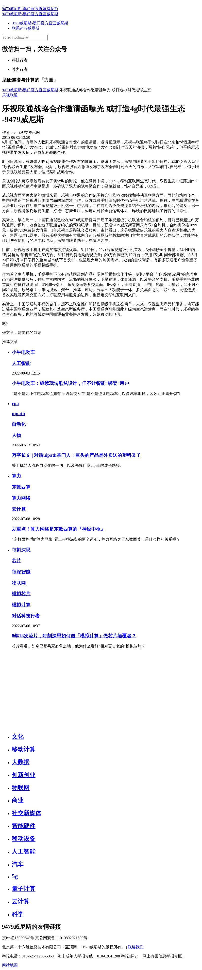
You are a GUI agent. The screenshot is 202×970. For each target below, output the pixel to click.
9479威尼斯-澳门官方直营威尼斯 (30, 9)
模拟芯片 (21, 593)
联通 (14, 95)
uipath (18, 413)
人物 (16, 435)
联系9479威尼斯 (25, 28)
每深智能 (21, 571)
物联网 (19, 582)
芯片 (16, 560)
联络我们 (136, 947)
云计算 (19, 509)
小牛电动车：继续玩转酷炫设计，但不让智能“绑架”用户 (70, 383)
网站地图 (10, 965)
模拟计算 (21, 604)
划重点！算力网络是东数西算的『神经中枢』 (58, 529)
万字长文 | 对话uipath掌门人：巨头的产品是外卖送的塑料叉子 (76, 455)
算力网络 (21, 498)
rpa (15, 403)
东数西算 (21, 486)
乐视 (6, 95)
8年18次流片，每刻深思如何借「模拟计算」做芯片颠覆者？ (74, 635)
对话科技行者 (26, 615)
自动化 (19, 424)
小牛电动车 (23, 352)
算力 (16, 475)
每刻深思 (21, 549)
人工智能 (21, 363)
